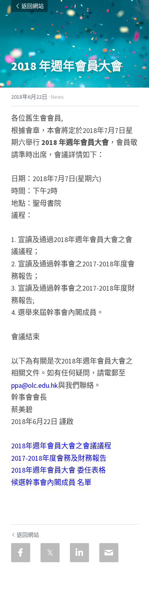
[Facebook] (20, 552)
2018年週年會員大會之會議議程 (61, 445)
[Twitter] (50, 552)
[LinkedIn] (79, 552)
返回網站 (32, 6)
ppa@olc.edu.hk (34, 385)
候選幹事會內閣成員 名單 (51, 482)
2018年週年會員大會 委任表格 (58, 470)
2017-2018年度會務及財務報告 (58, 458)
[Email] (108, 552)
